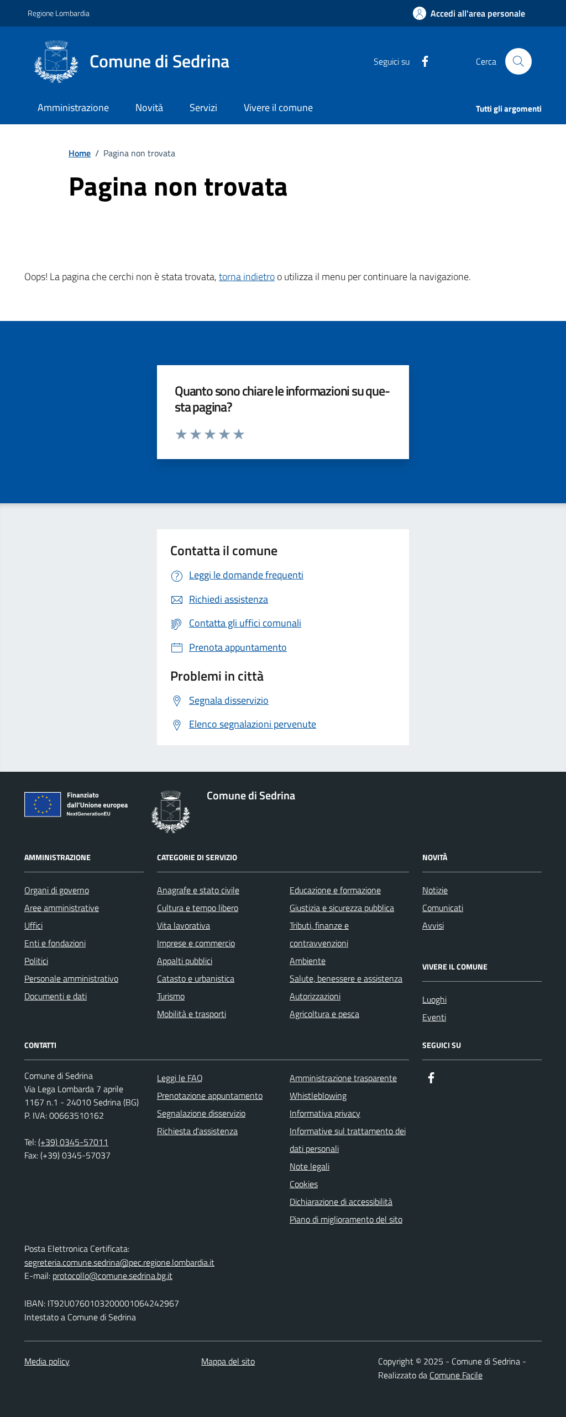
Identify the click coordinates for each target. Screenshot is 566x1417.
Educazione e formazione (335, 890)
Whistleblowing (318, 1095)
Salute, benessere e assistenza (346, 978)
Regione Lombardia (59, 13)
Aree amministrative (61, 907)
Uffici (33, 925)
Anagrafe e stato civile (198, 890)
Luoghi (434, 999)
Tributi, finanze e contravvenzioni (319, 934)
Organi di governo (56, 890)
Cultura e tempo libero (197, 907)
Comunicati (442, 907)
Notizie (435, 890)
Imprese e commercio (196, 943)
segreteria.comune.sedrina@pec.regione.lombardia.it (119, 1262)
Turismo (171, 996)
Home (80, 153)
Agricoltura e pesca (324, 1013)
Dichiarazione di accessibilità (341, 1201)
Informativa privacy (325, 1113)
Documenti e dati (55, 996)
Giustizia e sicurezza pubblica (342, 907)
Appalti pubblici (184, 960)
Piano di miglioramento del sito (346, 1219)
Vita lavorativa (183, 925)
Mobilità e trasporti (191, 1013)
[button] (469, 13)
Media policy (47, 1361)
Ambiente (308, 960)
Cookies (304, 1184)
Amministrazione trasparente (343, 1077)
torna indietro (247, 276)
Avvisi (433, 925)
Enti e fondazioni (55, 943)
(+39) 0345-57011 (73, 1142)
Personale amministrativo (71, 978)
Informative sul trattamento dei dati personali (348, 1139)
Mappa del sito (228, 1361)
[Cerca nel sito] (518, 61)
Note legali (309, 1166)
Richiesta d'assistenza (197, 1130)
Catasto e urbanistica (195, 978)
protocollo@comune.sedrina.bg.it (112, 1275)
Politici (36, 960)
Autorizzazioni (315, 996)
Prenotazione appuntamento (210, 1095)
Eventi (434, 1017)
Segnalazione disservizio (201, 1113)
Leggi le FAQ (180, 1077)
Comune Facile (456, 1375)
